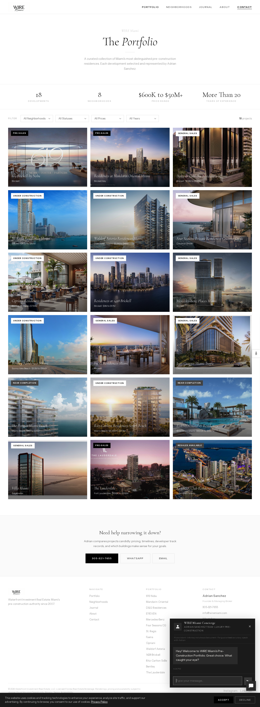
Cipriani (150, 643)
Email (163, 558)
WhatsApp (135, 558)
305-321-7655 (102, 558)
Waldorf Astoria (155, 648)
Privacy (48, 692)
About (225, 7)
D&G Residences (156, 607)
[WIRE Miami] (45, 591)
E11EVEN (151, 613)
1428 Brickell (153, 654)
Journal (205, 7)
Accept (223, 699)
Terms (56, 692)
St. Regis (151, 631)
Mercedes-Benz (155, 619)
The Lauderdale (155, 672)
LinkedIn (246, 691)
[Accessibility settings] (256, 354)
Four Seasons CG (156, 625)
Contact (244, 7)
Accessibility (67, 692)
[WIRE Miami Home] (19, 7)
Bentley (150, 666)
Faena (149, 637)
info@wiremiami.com (215, 613)
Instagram (230, 691)
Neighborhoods (179, 7)
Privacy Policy (99, 701)
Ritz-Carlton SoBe (156, 660)
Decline (245, 699)
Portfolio (150, 7)
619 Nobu (151, 596)
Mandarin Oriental (157, 601)
